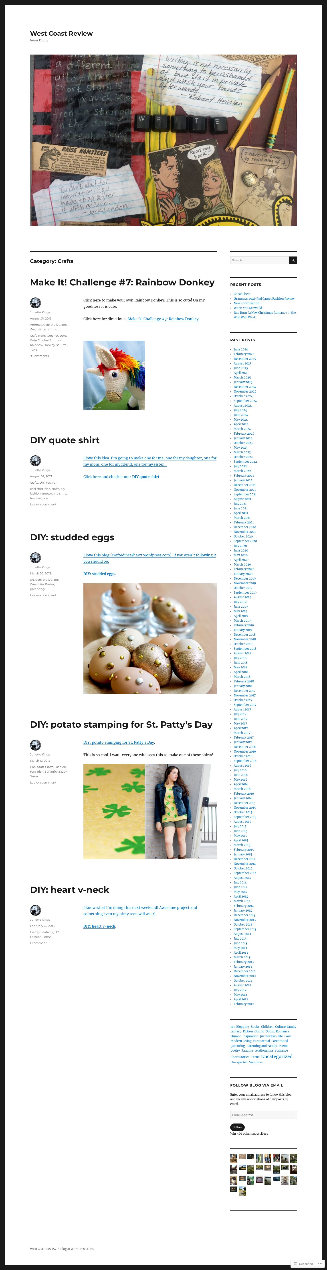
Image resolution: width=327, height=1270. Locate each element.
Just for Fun (268, 1036)
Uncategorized (277, 1056)
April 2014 (241, 896)
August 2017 (242, 709)
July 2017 (240, 714)
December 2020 (245, 527)
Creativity (37, 584)
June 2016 (241, 775)
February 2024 (244, 434)
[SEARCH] (293, 260)
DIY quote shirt (65, 440)
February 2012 (244, 1004)
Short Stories (240, 1057)
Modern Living (241, 1041)
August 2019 (242, 597)
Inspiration (250, 1036)
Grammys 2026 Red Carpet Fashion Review (264, 299)
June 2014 (241, 887)
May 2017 (240, 723)
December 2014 (245, 859)
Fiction (248, 1031)
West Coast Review (61, 33)
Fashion (51, 482)
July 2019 (240, 602)
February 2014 (244, 906)
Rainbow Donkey (42, 345)
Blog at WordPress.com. (77, 1249)
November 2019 (245, 583)
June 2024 (241, 415)
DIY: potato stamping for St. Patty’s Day (121, 724)
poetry (235, 1050)
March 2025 (242, 377)
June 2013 (240, 943)
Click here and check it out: (121, 476)
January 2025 (243, 382)
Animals (36, 324)
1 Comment (38, 943)
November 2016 (245, 751)
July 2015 (240, 826)
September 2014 (245, 873)
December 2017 (245, 691)
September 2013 (245, 929)
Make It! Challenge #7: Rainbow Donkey (122, 282)
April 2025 (241, 373)
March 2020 (242, 564)
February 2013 (244, 962)
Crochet (35, 329)
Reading (247, 1050)
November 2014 (245, 864)
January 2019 (243, 630)
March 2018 (242, 677)
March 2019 (242, 621)
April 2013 (241, 953)
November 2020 (245, 532)
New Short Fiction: (247, 303)
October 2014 (243, 868)
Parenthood (279, 1041)
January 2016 (243, 798)
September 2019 (245, 592)
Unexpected (239, 1062)
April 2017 (241, 728)
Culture (280, 1027)
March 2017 (242, 733)
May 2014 (240, 892)
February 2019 (244, 625)
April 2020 (241, 560)
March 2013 (242, 957)
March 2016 (242, 789)
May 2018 (240, 667)
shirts (63, 493)
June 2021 (241, 508)
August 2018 (242, 653)
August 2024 (243, 405)
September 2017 (245, 705)
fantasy (236, 1031)
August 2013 (242, 934)
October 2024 (243, 396)
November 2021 (245, 490)
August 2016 (242, 765)
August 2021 (242, 499)
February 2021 (244, 522)
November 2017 (245, 695)
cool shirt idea (40, 488)
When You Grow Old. (248, 308)
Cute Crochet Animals (46, 340)
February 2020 (244, 569)
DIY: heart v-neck (69, 889)
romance (281, 1050)
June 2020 (241, 550)
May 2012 (240, 995)
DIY (41, 482)
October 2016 (243, 756)
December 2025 (245, 359)
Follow (237, 1127)
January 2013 (243, 967)
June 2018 (241, 663)
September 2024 (245, 401)
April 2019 (241, 616)
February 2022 (244, 476)
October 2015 (243, 812)
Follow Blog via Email (256, 1085)
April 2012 (241, 999)
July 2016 (240, 770)
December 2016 (245, 747)
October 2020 (243, 536)
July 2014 (240, 882)
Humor (236, 1036)
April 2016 (241, 784)
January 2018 (243, 686)
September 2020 (245, 541)
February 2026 (244, 354)
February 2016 (244, 794)
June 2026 (241, 349)
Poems (283, 1046)
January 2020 (243, 574)
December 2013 (244, 915)
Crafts (63, 324)
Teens (34, 776)
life (280, 1036)
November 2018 (245, 639)
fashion (35, 493)
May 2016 (240, 780)
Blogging (242, 1027)
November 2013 (245, 920)
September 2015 (245, 817)
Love (287, 1036)
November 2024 (245, 391)
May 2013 (240, 948)
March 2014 (242, 901)
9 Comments (39, 356)
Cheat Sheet (242, 294)
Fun (33, 771)
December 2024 (245, 387)
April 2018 (241, 672)
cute (63, 335)
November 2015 (245, 808)
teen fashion (39, 498)
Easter (49, 584)
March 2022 (242, 471)
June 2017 (241, 719)
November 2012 (245, 976)
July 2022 (240, 466)
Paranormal (261, 1041)
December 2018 (245, 635)
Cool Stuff (50, 324)
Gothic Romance (277, 1031)
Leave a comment (43, 504)
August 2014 (242, 878)
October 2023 (243, 443)
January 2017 (243, 742)
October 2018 (243, 644)
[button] (234, 1159)
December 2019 (245, 578)
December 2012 (245, 971)
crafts (42, 335)
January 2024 (243, 438)
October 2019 (243, 588)
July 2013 (240, 938)
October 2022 (243, 457)
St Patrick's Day (56, 771)
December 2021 (245, 485)
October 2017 (243, 700)
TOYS (34, 349)
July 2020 (240, 546)
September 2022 (245, 462)
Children (267, 1027)
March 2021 (242, 518)
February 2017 (244, 737)
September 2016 (245, 761)
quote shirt (50, 493)
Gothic (259, 1031)
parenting (50, 329)
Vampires (256, 1062)
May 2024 (241, 419)
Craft (33, 335)
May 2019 (240, 611)
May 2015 (240, 836)
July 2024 (240, 410)
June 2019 (241, 607)
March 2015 (242, 845)
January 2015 (243, 854)
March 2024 (242, 429)
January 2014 (243, 910)
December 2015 (245, 803)
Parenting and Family (261, 1046)
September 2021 (245, 494)
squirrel (61, 345)
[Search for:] (259, 260)
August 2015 (242, 822)
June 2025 (241, 368)
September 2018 (245, 649)
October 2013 (243, 924)
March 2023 (242, 452)
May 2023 (240, 448)
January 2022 (243, 480)
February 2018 (244, 681)
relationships (264, 1050)
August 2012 (242, 985)
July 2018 (240, 658)
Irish (40, 771)
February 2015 (244, 850)
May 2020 (241, 555)
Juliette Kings (40, 312)
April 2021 (241, 513)
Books (255, 1027)
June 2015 (241, 831)
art (32, 579)
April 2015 (241, 840)
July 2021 (240, 504)
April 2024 (241, 424)
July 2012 (240, 990)
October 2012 (243, 981)
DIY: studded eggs (72, 537)
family (291, 1027)
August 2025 (243, 363)
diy (63, 488)
